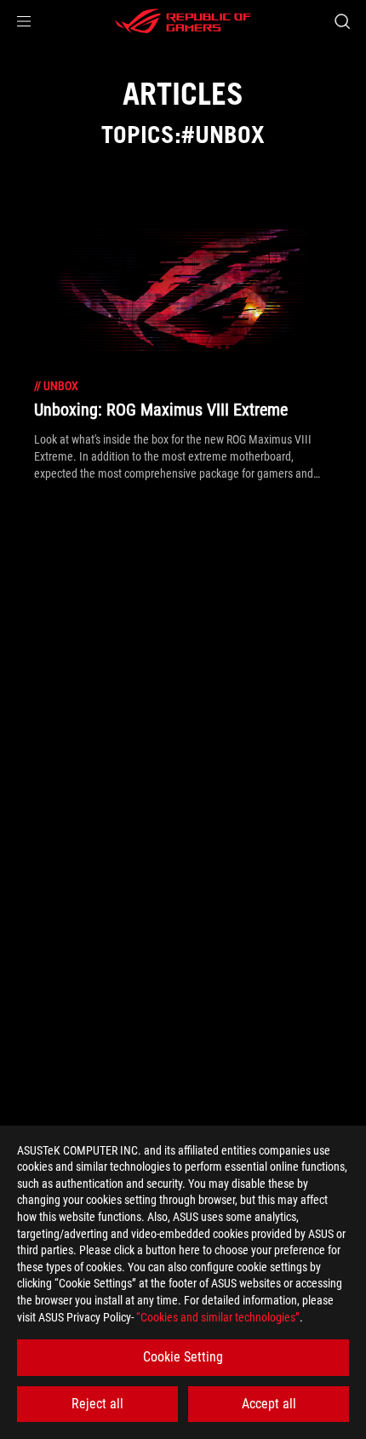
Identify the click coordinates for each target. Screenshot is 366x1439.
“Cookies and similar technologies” (218, 1317)
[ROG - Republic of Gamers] (183, 21)
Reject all (97, 1404)
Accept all (269, 1404)
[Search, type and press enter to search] (341, 21)
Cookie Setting (183, 1357)
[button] (24, 21)
